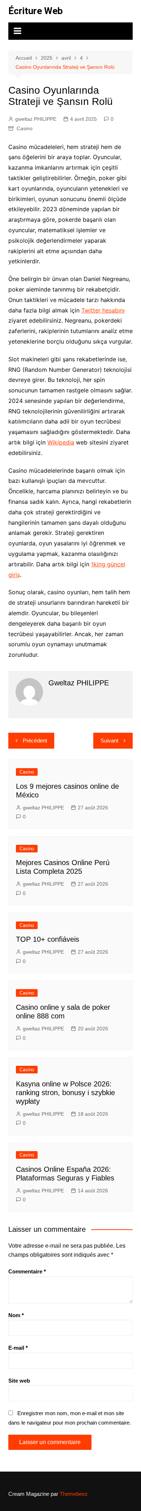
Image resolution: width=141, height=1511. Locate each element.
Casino (25, 128)
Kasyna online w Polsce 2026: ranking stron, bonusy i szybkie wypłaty (65, 1092)
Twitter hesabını (103, 310)
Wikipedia (60, 442)
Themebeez (74, 1494)
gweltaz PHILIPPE (35, 119)
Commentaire (27, 1271)
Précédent (35, 740)
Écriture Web (35, 10)
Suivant (109, 740)
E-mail (18, 1348)
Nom (16, 1315)
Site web (19, 1381)
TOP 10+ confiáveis (47, 939)
